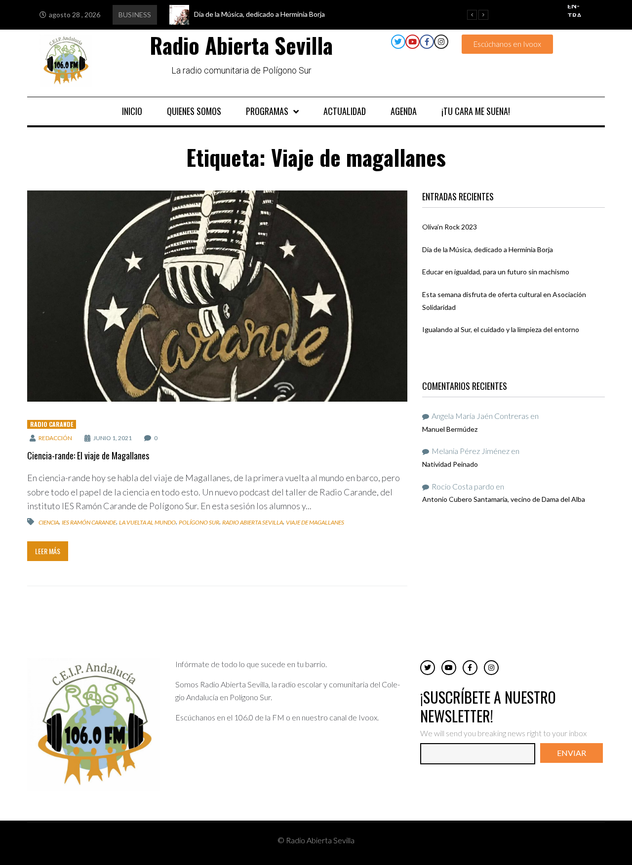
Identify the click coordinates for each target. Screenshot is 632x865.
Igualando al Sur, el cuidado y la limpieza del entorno (500, 329)
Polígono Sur (199, 522)
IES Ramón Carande (89, 522)
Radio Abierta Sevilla (252, 522)
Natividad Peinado (450, 464)
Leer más (47, 551)
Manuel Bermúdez (449, 429)
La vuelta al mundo (147, 522)
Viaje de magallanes (315, 522)
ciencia (49, 522)
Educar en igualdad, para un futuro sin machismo (495, 271)
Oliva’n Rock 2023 (449, 227)
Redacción (55, 438)
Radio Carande (51, 424)
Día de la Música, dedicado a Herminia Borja (487, 249)
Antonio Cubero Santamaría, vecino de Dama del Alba (503, 499)
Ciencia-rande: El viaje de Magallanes (88, 455)
